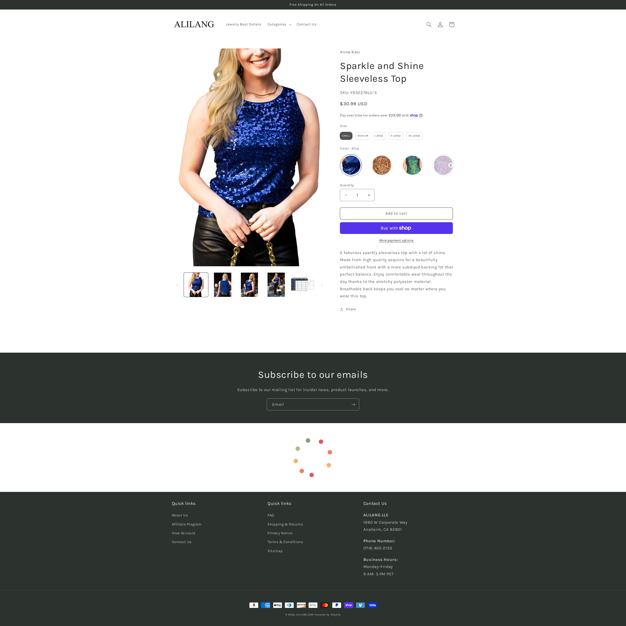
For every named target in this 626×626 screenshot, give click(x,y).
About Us (180, 515)
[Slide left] (177, 284)
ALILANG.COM (305, 614)
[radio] (346, 136)
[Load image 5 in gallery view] (303, 285)
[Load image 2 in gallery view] (223, 285)
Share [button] (351, 309)
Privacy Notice (280, 533)
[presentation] (451, 165)
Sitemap (275, 551)
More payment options (396, 240)
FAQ (271, 515)
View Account (184, 533)
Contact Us (182, 542)
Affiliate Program (187, 524)
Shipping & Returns (285, 524)
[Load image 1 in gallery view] (196, 285)
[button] (278, 24)
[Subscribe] (353, 404)
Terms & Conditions (285, 542)
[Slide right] (321, 284)
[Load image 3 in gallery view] (249, 285)
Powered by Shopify (328, 614)
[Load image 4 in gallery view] (276, 285)
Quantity (347, 185)
